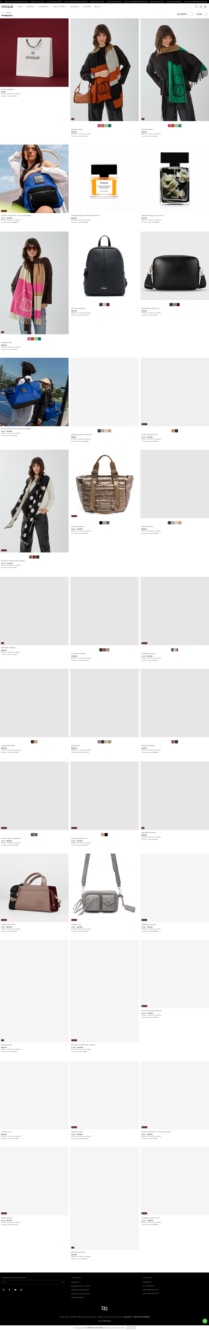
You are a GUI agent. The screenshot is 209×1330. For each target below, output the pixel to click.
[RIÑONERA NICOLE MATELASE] (99, 430)
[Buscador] (196, 7)
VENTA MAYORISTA (77, 1297)
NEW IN (20, 6)
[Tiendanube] (104, 1321)
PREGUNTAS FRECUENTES (80, 1290)
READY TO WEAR (59, 6)
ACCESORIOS (43, 6)
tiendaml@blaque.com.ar (151, 1289)
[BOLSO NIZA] (99, 741)
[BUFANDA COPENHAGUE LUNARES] (30, 557)
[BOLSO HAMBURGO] (101, 522)
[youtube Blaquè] (15, 1290)
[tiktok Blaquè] (21, 1290)
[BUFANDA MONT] (99, 125)
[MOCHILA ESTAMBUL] (101, 304)
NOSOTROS (75, 1282)
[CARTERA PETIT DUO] (172, 649)
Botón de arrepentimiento (142, 1317)
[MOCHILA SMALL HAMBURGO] (32, 834)
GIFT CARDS (87, 6)
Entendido (131, 1327)
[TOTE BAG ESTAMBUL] (101, 649)
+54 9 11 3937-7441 (148, 1286)
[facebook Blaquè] (10, 1290)
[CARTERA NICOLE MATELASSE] (169, 522)
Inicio (3, 12)
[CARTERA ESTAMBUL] (32, 741)
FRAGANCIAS (74, 6)
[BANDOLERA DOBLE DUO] (171, 304)
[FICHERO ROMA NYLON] (172, 430)
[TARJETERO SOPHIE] (172, 741)
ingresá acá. (128, 1317)
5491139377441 (147, 1282)
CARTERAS (30, 6)
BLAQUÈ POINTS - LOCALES (80, 1286)
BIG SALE (97, 6)
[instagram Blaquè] (4, 1290)
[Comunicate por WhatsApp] (204, 1321)
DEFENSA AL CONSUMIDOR (80, 1293)
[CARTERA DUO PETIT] (176, 649)
